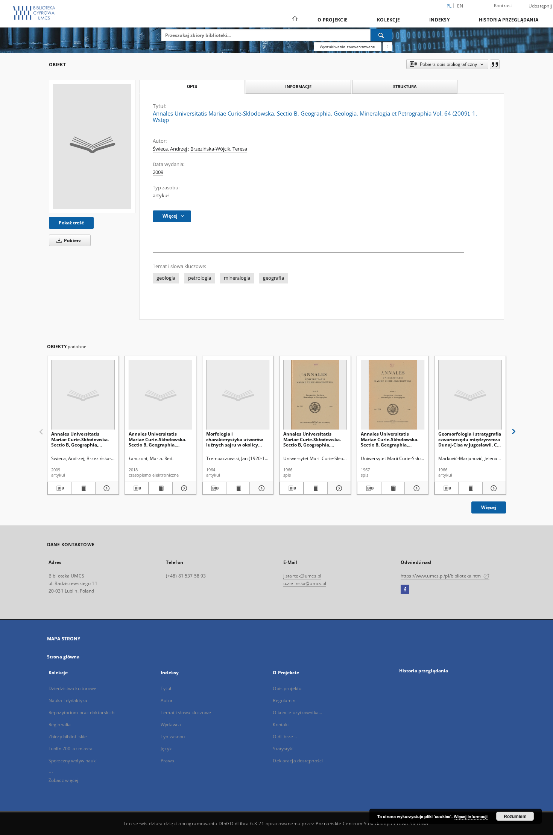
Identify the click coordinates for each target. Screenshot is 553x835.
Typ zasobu (173, 736)
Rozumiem (515, 816)
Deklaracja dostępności (298, 760)
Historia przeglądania (508, 20)
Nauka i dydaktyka (68, 700)
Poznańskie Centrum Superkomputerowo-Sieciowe (373, 823)
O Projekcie (333, 20)
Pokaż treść (71, 222)
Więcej (488, 507)
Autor (167, 700)
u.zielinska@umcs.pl (304, 583)
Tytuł (166, 688)
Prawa (167, 760)
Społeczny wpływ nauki (73, 760)
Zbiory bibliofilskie (68, 736)
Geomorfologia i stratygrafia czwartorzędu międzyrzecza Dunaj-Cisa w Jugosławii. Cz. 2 (469, 439)
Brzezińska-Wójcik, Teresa (218, 149)
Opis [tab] (192, 86)
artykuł (161, 195)
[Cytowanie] (495, 64)
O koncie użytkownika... (297, 712)
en (460, 5)
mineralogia (237, 278)
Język (166, 748)
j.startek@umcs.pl (302, 576)
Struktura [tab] (405, 86)
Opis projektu (287, 688)
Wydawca (171, 724)
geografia (273, 278)
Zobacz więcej (64, 780)
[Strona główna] (294, 19)
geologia (165, 278)
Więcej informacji (471, 816)
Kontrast (503, 5)
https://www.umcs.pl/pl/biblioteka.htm (441, 576)
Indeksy (439, 20)
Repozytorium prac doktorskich (81, 712)
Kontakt (281, 724)
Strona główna (63, 657)
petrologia (199, 278)
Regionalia (60, 724)
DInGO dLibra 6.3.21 (241, 823)
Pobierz (72, 240)
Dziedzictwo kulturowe (73, 688)
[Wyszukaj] (381, 35)
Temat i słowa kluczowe (186, 712)
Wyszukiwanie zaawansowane (347, 46)
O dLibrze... (284, 736)
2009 (158, 172)
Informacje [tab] (298, 86)
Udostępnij (540, 6)
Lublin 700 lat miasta (71, 748)
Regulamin (284, 700)
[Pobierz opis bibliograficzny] (59, 488)
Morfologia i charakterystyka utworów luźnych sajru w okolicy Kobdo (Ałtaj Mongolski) (234, 439)
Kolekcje (388, 20)
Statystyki (283, 748)
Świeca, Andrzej (170, 149)
